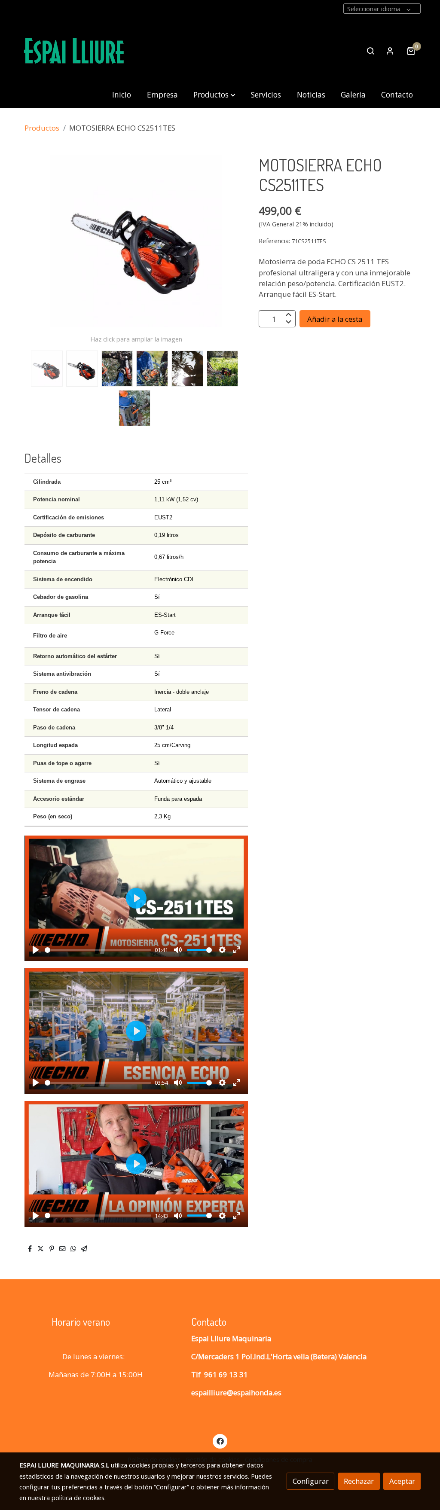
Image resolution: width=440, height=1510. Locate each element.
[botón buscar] (370, 50)
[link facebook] (220, 1440)
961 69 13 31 (226, 1374)
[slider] (98, 950)
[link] (74, 51)
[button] (214, 95)
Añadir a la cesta (334, 319)
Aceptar (402, 1481)
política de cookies (78, 1497)
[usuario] (390, 50)
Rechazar (359, 1481)
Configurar (311, 1481)
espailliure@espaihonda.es (236, 1392)
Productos (41, 128)
